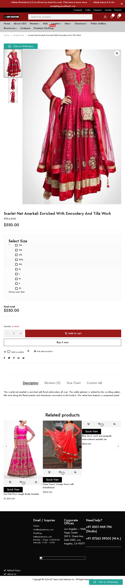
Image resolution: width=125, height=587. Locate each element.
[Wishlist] (14, 352)
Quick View (13, 489)
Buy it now (62, 342)
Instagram (97, 10)
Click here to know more (75, 2)
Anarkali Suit (18, 35)
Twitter (88, 10)
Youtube (108, 10)
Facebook (78, 10)
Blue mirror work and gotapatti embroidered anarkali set (96, 437)
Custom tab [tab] (94, 383)
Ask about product (45, 351)
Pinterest (117, 10)
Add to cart (75, 333)
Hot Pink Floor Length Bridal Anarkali (21, 494)
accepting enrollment (60, 6)
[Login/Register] (105, 17)
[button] (117, 53)
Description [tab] (30, 383)
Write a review (10, 218)
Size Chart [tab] (74, 383)
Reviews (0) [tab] (53, 383)
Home (6, 35)
